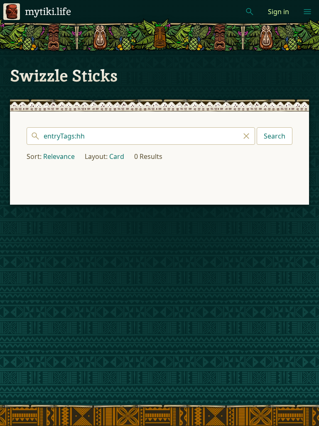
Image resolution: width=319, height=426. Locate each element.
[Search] (141, 136)
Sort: (34, 156)
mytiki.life (48, 11)
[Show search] (249, 11)
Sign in (278, 11)
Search (274, 136)
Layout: (96, 156)
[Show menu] (307, 11)
